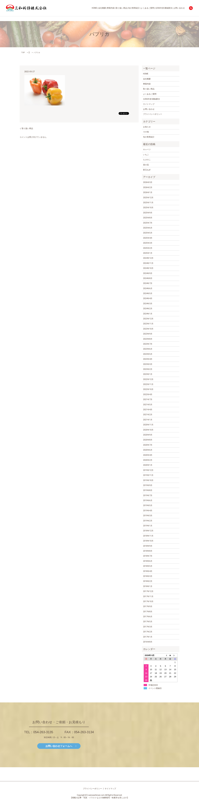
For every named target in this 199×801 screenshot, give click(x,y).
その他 (146, 132)
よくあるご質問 (147, 8)
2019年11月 (148, 475)
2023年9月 (147, 334)
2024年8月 (147, 278)
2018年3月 (147, 576)
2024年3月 (147, 303)
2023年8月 (147, 339)
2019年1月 (147, 526)
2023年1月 (147, 374)
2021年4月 (147, 409)
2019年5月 (147, 505)
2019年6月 (147, 500)
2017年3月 (147, 627)
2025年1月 (147, 253)
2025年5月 (147, 233)
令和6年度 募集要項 (163, 8)
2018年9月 (147, 546)
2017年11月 (148, 596)
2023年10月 (148, 329)
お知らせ (147, 127)
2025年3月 (147, 243)
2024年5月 (147, 293)
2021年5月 (147, 404)
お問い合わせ (179, 8)
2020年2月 (147, 460)
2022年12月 (148, 379)
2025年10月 (148, 207)
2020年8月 (147, 440)
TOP (23, 52)
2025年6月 (147, 228)
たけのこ (147, 160)
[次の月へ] (175, 655)
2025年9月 (147, 213)
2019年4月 (147, 510)
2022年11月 (148, 384)
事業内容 (111, 8)
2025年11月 (148, 202)
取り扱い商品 (121, 8)
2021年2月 (147, 414)
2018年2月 (147, 581)
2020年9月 (147, 435)
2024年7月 (147, 283)
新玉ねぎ (147, 170)
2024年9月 (147, 273)
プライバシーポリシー (152, 114)
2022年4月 (147, 394)
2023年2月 (147, 369)
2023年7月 (147, 344)
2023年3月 (147, 364)
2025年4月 (147, 238)
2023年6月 (147, 349)
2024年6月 (147, 288)
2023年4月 (147, 359)
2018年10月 (148, 541)
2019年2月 (147, 521)
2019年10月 (148, 480)
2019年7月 (147, 495)
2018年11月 (148, 536)
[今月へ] (170, 655)
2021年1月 (147, 420)
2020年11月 (148, 425)
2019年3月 (147, 515)
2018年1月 (147, 586)
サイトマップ (148, 104)
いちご (146, 155)
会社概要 (102, 8)
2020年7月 (147, 445)
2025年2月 (147, 248)
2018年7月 (147, 556)
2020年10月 (148, 430)
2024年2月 (147, 308)
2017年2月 (147, 632)
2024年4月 (147, 298)
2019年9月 (147, 485)
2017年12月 (148, 591)
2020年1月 (147, 465)
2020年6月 (147, 450)
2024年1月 (147, 314)
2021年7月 (147, 399)
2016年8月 (147, 642)
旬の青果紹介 (134, 8)
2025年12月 (148, 197)
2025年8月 (147, 218)
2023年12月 (148, 319)
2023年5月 (147, 354)
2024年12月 (148, 258)
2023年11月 (148, 324)
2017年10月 (148, 601)
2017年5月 (147, 621)
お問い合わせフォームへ (58, 745)
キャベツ (147, 149)
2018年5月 (147, 566)
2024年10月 (148, 268)
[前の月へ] (165, 655)
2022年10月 (148, 389)
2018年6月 (147, 561)
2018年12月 (148, 531)
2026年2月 (147, 187)
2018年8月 (147, 551)
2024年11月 (148, 263)
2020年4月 (147, 455)
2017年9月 (147, 606)
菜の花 (146, 165)
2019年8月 (147, 490)
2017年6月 (147, 616)
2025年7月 (147, 223)
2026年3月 (147, 182)
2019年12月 (148, 470)
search (191, 8)
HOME (94, 8)
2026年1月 (147, 192)
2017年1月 (147, 637)
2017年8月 (147, 611)
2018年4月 (147, 571)
